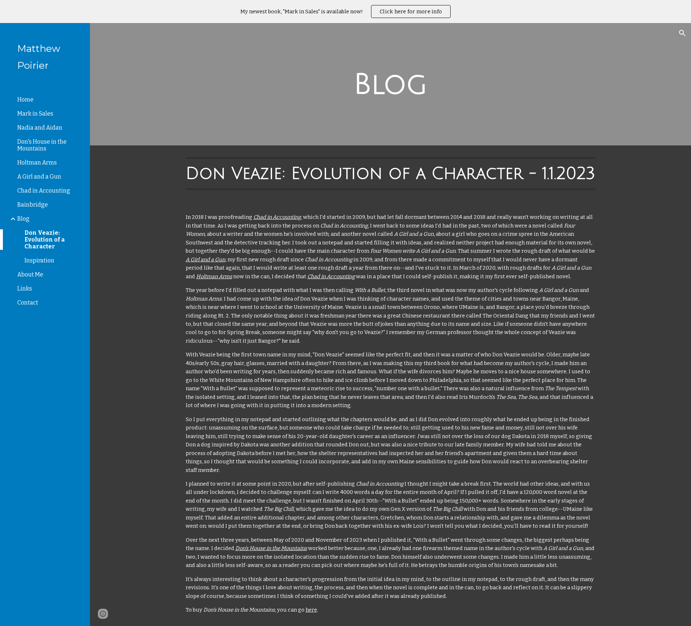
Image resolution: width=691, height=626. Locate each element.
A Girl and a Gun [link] (39, 176)
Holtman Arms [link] (37, 162)
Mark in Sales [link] (35, 113)
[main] (390, 84)
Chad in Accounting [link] (43, 190)
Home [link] (25, 99)
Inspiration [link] (39, 260)
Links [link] (24, 288)
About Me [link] (30, 274)
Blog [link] (23, 218)
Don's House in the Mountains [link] (42, 145)
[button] (682, 33)
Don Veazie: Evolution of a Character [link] (44, 239)
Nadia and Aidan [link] (39, 127)
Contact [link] (27, 302)
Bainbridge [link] (32, 204)
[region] (345, 11)
